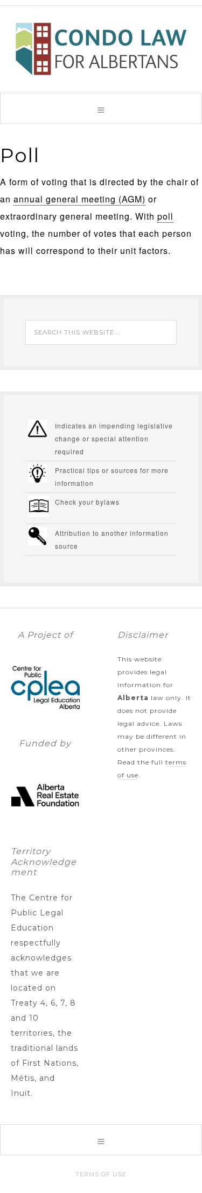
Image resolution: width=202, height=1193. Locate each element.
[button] (101, 108)
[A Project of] (45, 716)
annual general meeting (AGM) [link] (79, 199)
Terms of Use (101, 1174)
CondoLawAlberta (101, 49)
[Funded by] (45, 824)
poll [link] (165, 216)
